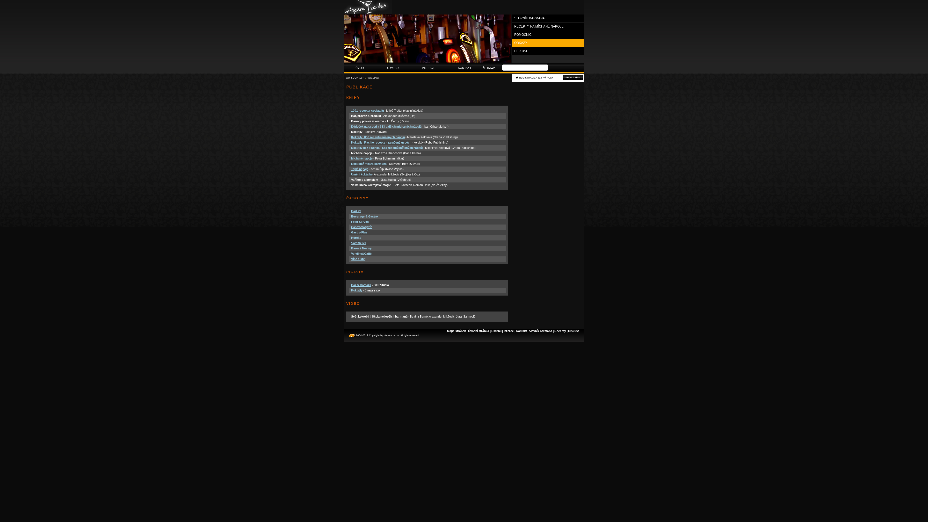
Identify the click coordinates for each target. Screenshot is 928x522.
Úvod (359, 68)
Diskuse (521, 51)
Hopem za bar (354, 78)
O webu (393, 68)
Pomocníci (523, 34)
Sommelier (358, 243)
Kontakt (464, 68)
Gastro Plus (359, 232)
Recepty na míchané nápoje (539, 26)
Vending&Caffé (361, 253)
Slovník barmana (529, 18)
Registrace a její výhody (536, 77)
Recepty (560, 331)
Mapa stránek (456, 331)
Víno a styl (358, 259)
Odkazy (520, 43)
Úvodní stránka (478, 331)
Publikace (373, 78)
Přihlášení (573, 77)
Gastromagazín (361, 227)
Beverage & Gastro (364, 216)
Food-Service (360, 222)
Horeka (356, 237)
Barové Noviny (361, 248)
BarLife (356, 211)
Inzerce (428, 68)
